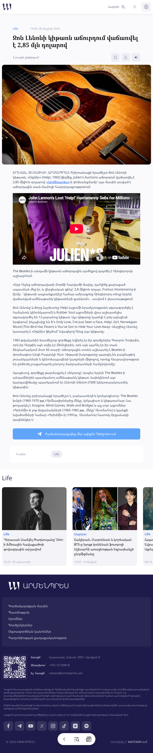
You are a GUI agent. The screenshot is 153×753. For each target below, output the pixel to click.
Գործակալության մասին (28, 606)
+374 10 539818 (59, 665)
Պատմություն (18, 612)
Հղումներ (15, 619)
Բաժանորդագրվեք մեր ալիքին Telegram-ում (80, 434)
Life (56, 454)
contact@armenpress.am (65, 673)
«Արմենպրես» (58, 182)
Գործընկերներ (20, 625)
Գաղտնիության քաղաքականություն (37, 638)
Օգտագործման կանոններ (29, 631)
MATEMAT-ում (137, 742)
